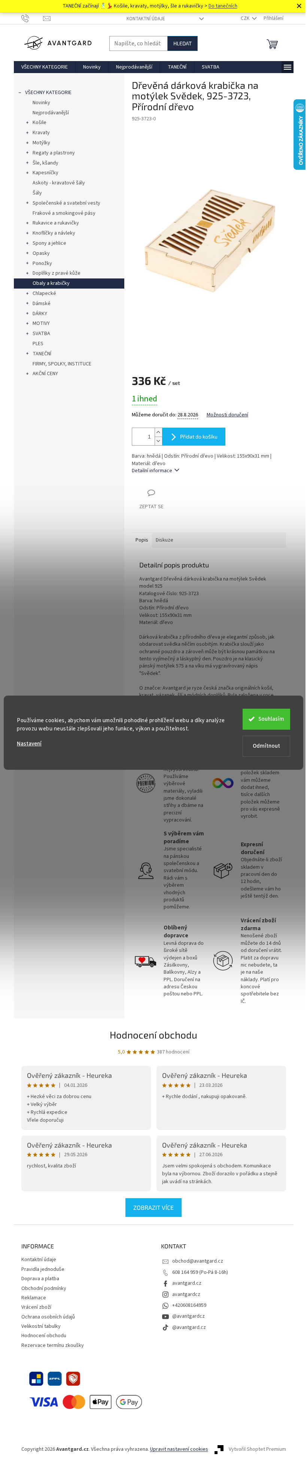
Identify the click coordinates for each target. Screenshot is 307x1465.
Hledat (182, 43)
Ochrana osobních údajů (48, 1317)
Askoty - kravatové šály (59, 183)
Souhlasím (271, 719)
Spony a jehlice (49, 243)
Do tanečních (223, 6)
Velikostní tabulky (41, 1326)
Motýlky (41, 143)
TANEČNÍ (42, 354)
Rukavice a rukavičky (56, 223)
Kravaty (41, 132)
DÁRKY (40, 313)
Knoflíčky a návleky (54, 233)
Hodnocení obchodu (153, 1034)
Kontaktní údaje (146, 18)
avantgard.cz (186, 1283)
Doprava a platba (40, 1278)
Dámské (42, 303)
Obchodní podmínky (43, 1288)
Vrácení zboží (36, 1307)
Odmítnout (266, 746)
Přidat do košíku (199, 436)
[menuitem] (44, 67)
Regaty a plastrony (54, 153)
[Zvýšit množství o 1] (158, 432)
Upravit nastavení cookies (179, 1449)
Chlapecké (44, 293)
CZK (245, 18)
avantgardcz (186, 1294)
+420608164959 (189, 1305)
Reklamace (33, 1298)
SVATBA (41, 333)
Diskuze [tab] (164, 540)
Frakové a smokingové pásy (64, 213)
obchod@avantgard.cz (197, 1261)
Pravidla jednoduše (42, 1269)
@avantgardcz (188, 1316)
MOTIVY (41, 323)
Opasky (41, 253)
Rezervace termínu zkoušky (52, 1345)
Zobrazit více (153, 1207)
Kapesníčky (45, 173)
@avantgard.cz (189, 1327)
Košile (39, 122)
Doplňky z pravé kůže (56, 273)
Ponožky (42, 263)
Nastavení (29, 744)
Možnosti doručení (227, 415)
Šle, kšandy (45, 163)
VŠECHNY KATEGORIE (48, 92)
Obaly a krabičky (51, 283)
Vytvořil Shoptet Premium (257, 1449)
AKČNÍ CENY (45, 373)
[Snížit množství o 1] (158, 441)
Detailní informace (152, 470)
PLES (38, 343)
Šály (37, 193)
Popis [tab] (142, 540)
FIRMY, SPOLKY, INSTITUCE (62, 364)
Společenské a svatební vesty (66, 203)
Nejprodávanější (51, 113)
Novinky (41, 102)
